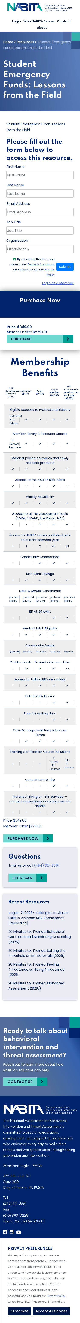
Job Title (13, 222)
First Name (15, 166)
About (42, 28)
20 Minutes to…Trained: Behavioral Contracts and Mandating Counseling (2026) (39, 936)
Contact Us (20, 1081)
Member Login (16, 1166)
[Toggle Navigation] (70, 10)
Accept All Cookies (51, 1311)
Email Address (18, 203)
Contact (64, 21)
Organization (17, 240)
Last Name (15, 185)
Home (8, 42)
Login (16, 21)
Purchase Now (22, 838)
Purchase (21, 339)
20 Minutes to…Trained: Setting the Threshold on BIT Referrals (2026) (36, 953)
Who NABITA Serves (39, 21)
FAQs (37, 1166)
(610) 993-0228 (15, 1216)
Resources (25, 42)
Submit (65, 266)
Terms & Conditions (41, 264)
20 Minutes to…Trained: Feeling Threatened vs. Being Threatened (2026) (36, 969)
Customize (19, 1311)
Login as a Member (58, 283)
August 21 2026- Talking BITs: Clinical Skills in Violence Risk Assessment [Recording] (38, 918)
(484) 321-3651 (46, 865)
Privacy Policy (56, 1296)
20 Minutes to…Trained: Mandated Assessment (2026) (36, 986)
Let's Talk (22, 877)
